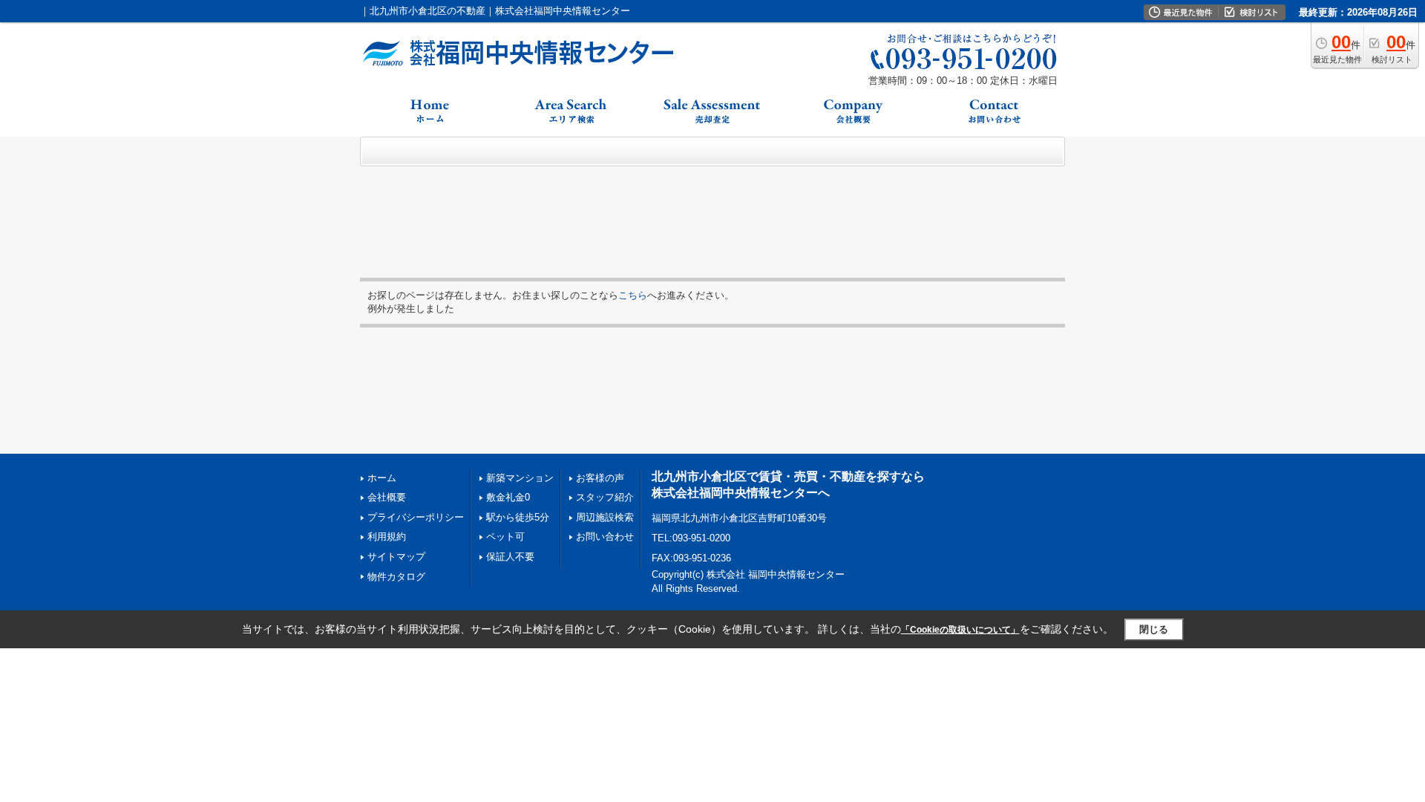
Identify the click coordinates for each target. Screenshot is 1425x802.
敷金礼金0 (508, 497)
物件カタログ (396, 576)
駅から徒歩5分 (517, 517)
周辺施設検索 (605, 517)
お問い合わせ (605, 536)
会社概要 (386, 497)
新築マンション (520, 477)
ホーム (381, 477)
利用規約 (386, 536)
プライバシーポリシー (415, 517)
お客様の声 (600, 477)
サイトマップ (396, 556)
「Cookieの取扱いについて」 (960, 630)
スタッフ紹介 (605, 497)
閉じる (1153, 629)
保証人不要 (510, 556)
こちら (632, 295)
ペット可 (505, 536)
